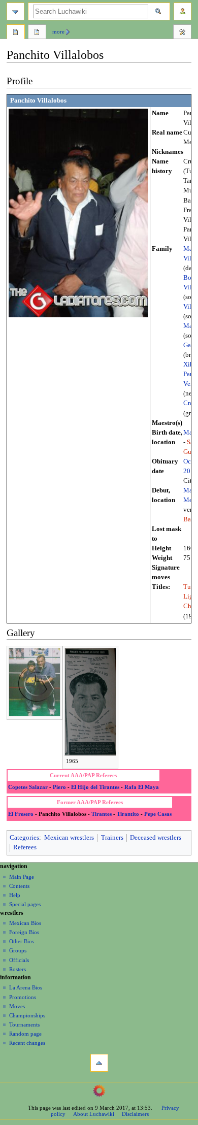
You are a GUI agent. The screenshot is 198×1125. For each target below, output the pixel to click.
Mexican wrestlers (69, 837)
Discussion (37, 33)
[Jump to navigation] (15, 11)
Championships (27, 1015)
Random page (25, 1034)
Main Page (21, 877)
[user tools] (182, 11)
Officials (19, 960)
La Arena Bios (25, 987)
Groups (17, 950)
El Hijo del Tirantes (95, 787)
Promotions (22, 997)
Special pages (25, 904)
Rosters (17, 969)
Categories (24, 837)
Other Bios (21, 941)
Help (14, 895)
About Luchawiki (93, 1114)
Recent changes (27, 1043)
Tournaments (24, 1024)
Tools (182, 33)
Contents (19, 886)
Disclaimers (135, 1114)
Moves (17, 1006)
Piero (59, 787)
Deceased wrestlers (155, 837)
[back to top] (99, 1063)
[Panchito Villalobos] (78, 212)
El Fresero (21, 814)
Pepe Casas (158, 814)
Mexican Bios (25, 923)
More (58, 31)
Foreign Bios (24, 932)
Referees (25, 847)
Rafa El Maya (141, 787)
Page (15, 33)
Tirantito (128, 814)
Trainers (112, 837)
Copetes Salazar (28, 787)
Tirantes (101, 814)
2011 (190, 471)
